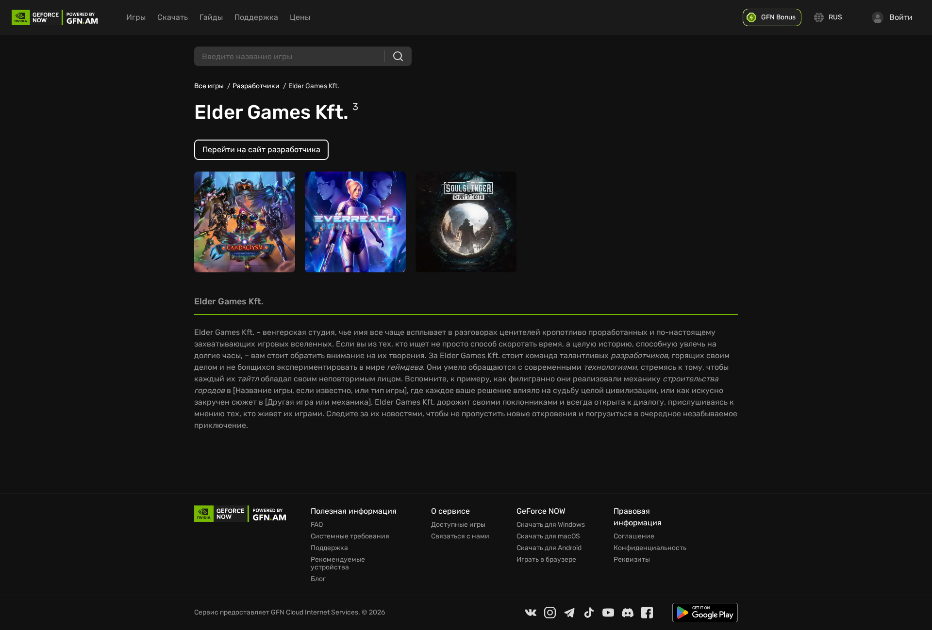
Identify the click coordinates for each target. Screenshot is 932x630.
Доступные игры (458, 525)
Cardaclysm (221, 226)
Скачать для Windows (550, 525)
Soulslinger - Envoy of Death (459, 222)
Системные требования (350, 536)
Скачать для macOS (548, 536)
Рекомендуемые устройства (338, 563)
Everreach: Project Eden (352, 226)
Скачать (172, 17)
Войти (901, 17)
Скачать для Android (549, 548)
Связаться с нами (460, 536)
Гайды (211, 17)
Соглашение (634, 536)
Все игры (209, 86)
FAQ (317, 525)
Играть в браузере (546, 560)
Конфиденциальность (650, 548)
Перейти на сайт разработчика (261, 149)
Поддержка (256, 17)
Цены (300, 17)
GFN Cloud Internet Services (314, 612)
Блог (318, 579)
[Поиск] (398, 56)
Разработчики (256, 86)
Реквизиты (632, 560)
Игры (136, 17)
